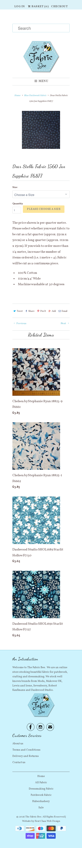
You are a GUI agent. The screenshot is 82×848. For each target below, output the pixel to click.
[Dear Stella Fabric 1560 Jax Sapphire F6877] (41, 130)
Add (54, 311)
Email (64, 311)
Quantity (17, 203)
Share (31, 311)
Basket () (40, 7)
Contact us (18, 762)
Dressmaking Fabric (41, 789)
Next (64, 323)
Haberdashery (41, 801)
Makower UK (54, 681)
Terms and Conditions (26, 750)
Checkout (59, 7)
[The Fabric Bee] (41, 43)
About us (17, 743)
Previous (21, 323)
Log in (19, 7)
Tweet (20, 311)
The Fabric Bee (33, 817)
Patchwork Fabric (41, 795)
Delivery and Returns (25, 756)
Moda (41, 681)
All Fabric (41, 782)
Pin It (43, 311)
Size (14, 187)
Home (41, 776)
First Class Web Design (47, 821)
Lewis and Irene (22, 686)
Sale (41, 807)
